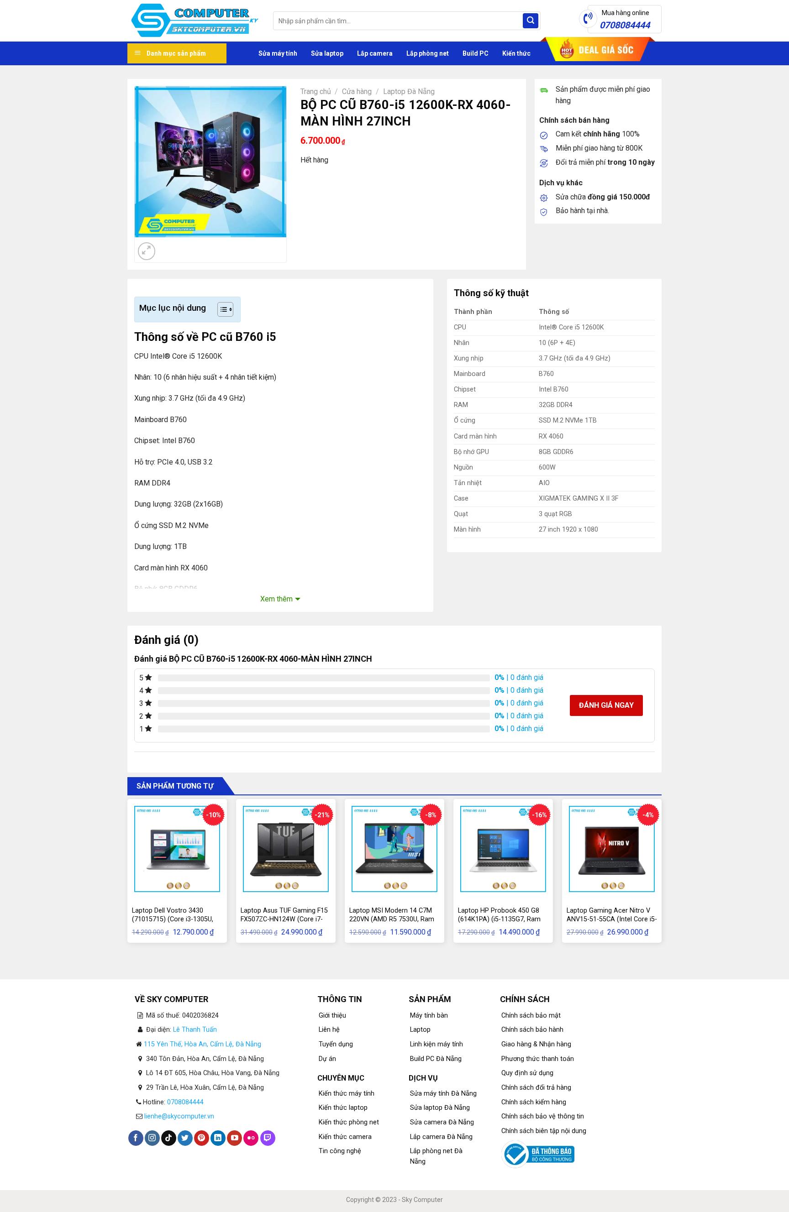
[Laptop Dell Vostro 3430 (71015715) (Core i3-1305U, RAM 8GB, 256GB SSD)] (177, 849)
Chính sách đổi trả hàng (536, 1088)
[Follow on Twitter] (185, 1138)
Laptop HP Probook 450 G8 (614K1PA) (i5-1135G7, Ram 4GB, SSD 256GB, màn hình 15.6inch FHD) (499, 923)
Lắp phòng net (427, 53)
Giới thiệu (332, 1015)
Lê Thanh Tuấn (195, 1030)
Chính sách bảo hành (532, 1030)
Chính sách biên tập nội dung (543, 1131)
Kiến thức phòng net (349, 1122)
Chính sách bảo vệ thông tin (542, 1116)
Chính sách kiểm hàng (533, 1102)
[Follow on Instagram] (152, 1138)
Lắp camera (375, 53)
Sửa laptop (327, 53)
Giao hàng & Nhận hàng (536, 1044)
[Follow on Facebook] (135, 1138)
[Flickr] (250, 1138)
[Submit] (530, 21)
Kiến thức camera (345, 1137)
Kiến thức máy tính (346, 1093)
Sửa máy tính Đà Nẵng (443, 1093)
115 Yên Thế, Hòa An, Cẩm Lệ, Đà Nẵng (202, 1044)
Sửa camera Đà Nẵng (442, 1122)
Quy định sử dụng (527, 1073)
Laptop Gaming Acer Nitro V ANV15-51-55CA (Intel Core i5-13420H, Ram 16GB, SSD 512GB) (612, 923)
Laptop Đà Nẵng (409, 91)
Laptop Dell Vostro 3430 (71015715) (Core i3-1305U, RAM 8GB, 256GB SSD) (172, 919)
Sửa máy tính (277, 53)
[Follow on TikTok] (168, 1138)
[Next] (169, 246)
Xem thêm (276, 599)
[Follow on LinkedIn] (218, 1138)
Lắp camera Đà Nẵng (441, 1137)
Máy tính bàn (429, 1015)
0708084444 (185, 1102)
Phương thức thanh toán (537, 1059)
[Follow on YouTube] (234, 1138)
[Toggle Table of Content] (220, 309)
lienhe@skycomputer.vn (179, 1116)
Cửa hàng (357, 91)
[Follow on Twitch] (267, 1138)
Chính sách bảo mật (531, 1015)
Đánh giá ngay (606, 705)
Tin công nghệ (340, 1151)
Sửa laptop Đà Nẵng (440, 1108)
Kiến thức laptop (343, 1108)
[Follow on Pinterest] (201, 1138)
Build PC (476, 53)
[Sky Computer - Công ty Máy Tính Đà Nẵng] (193, 21)
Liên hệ (329, 1030)
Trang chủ (315, 91)
